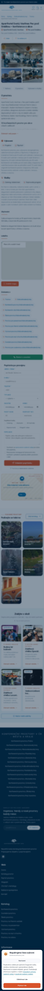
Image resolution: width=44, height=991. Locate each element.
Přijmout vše (22, 985)
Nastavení (22, 961)
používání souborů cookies (24, 974)
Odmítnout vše (22, 979)
